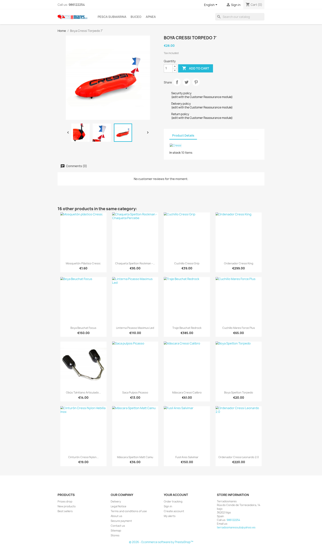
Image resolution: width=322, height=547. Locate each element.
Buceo (136, 17)
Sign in (168, 506)
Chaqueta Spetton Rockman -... (135, 263)
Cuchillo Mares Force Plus (238, 328)
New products (67, 506)
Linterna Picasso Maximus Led (135, 328)
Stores (115, 535)
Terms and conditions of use (129, 511)
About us (116, 516)
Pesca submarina (112, 17)
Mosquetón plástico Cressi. (83, 263)
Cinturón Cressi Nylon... (83, 457)
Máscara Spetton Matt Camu (135, 457)
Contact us (118, 525)
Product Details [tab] (183, 135)
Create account (174, 511)
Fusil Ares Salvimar (186, 457)
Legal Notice (118, 506)
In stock (175, 152)
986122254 (77, 5)
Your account (176, 495)
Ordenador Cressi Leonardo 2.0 (238, 457)
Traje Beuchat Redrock (186, 328)
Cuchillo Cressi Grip (186, 263)
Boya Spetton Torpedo (238, 392)
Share (177, 82)
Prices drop (65, 501)
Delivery (116, 501)
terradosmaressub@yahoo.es (236, 527)
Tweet (186, 82)
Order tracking (173, 501)
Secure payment (121, 521)
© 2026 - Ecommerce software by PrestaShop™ (161, 542)
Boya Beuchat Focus (83, 328)
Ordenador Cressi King (238, 263)
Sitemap (116, 530)
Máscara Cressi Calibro (187, 392)
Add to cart (195, 68)
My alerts (170, 516)
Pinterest (196, 82)
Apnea (151, 17)
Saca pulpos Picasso (135, 392)
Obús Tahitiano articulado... (83, 392)
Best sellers (65, 511)
